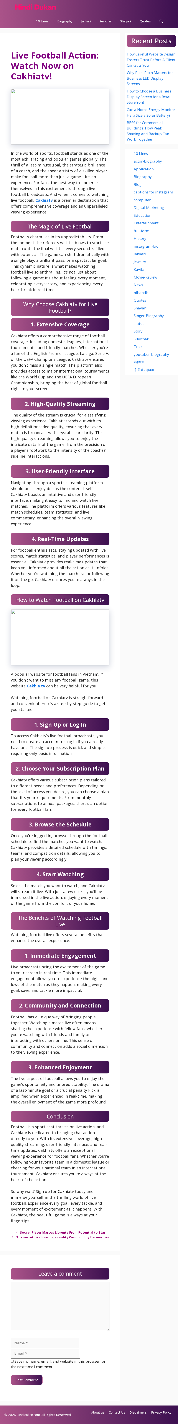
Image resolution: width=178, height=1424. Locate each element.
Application (144, 168)
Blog (138, 184)
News (138, 284)
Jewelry (140, 261)
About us (97, 1412)
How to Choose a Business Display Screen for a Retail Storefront (149, 97)
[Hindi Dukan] (35, 7)
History (140, 238)
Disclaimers (138, 1412)
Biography (65, 21)
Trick (138, 346)
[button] (161, 21)
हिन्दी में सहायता (144, 369)
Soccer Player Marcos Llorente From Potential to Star (62, 1232)
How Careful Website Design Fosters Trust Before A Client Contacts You (151, 60)
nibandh (141, 292)
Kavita (139, 269)
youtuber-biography (151, 354)
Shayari (125, 21)
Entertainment (146, 222)
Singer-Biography (149, 315)
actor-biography (148, 161)
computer (142, 199)
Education (142, 215)
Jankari (86, 21)
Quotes (145, 21)
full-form (141, 230)
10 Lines (42, 21)
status (139, 323)
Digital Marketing (149, 207)
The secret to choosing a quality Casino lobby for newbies (62, 1237)
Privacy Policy (161, 1412)
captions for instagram (153, 192)
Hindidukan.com (28, 1414)
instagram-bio (146, 246)
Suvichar (105, 21)
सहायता (139, 361)
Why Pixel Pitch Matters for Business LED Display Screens (150, 78)
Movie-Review (145, 277)
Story (138, 331)
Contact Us (117, 1412)
